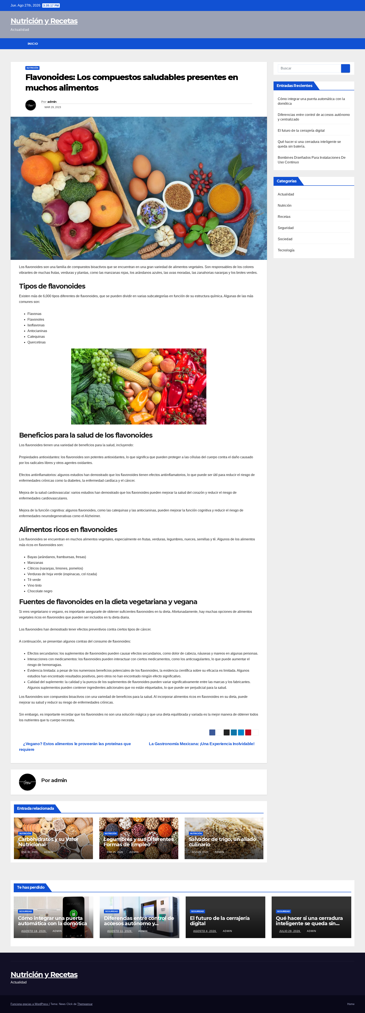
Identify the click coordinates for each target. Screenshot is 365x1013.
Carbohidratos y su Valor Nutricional (48, 842)
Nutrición (32, 68)
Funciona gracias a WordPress (30, 1004)
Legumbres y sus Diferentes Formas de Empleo (139, 842)
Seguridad (286, 228)
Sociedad (285, 239)
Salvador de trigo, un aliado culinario (222, 842)
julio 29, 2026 (290, 931)
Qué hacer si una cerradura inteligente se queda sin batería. (309, 923)
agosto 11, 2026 (119, 931)
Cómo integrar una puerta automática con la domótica (52, 920)
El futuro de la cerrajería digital (301, 130)
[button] (351, 43)
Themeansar (85, 1004)
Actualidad (286, 194)
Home (350, 1004)
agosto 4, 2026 (205, 931)
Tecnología (286, 250)
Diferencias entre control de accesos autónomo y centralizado (139, 923)
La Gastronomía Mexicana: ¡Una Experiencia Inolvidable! (202, 744)
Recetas (284, 216)
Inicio (33, 44)
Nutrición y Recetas (44, 20)
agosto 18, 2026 (34, 931)
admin (52, 102)
